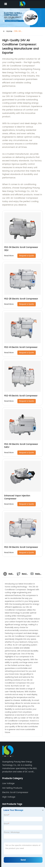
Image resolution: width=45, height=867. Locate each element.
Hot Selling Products (12, 788)
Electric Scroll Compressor (15, 792)
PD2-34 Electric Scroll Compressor (21, 547)
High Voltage (8, 796)
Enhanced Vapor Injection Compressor (17, 497)
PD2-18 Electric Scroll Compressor (21, 395)
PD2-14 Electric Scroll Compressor (21, 347)
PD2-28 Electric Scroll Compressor (21, 298)
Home (9, 31)
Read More (9, 255)
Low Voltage (8, 783)
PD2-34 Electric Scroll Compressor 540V (21, 446)
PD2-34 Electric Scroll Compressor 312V (21, 249)
